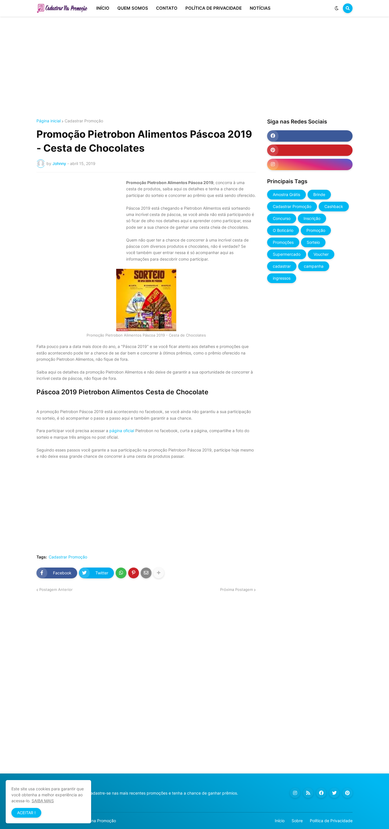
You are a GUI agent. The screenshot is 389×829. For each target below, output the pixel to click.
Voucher (321, 254)
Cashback (333, 206)
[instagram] (310, 164)
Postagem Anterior (56, 589)
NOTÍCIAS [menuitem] (260, 8)
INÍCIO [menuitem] (102, 8)
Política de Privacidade (331, 820)
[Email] (146, 573)
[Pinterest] (133, 573)
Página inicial (48, 121)
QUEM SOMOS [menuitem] (132, 8)
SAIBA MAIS (43, 800)
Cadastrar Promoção (84, 121)
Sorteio (313, 242)
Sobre (297, 820)
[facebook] (310, 136)
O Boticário (283, 230)
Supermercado (286, 254)
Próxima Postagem (236, 589)
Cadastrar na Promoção (94, 820)
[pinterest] (310, 150)
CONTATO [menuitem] (166, 8)
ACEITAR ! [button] (26, 812)
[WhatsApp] (121, 573)
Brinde (319, 194)
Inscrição (312, 218)
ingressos (281, 278)
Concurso (281, 218)
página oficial (121, 430)
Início (279, 820)
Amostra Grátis (286, 194)
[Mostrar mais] (158, 573)
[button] (336, 8)
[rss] (308, 793)
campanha (314, 266)
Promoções (283, 242)
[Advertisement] (194, 68)
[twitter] (334, 793)
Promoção (315, 230)
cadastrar (282, 266)
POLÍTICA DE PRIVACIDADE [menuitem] (213, 8)
